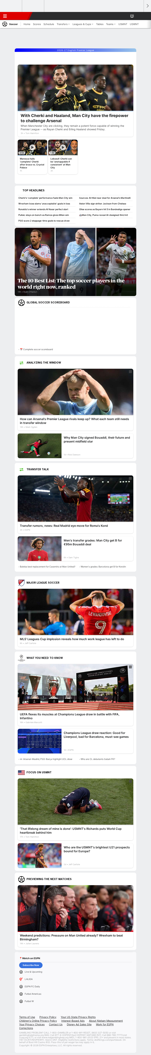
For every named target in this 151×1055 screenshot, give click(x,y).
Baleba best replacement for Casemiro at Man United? (47, 566)
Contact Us (55, 1024)
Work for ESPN (105, 1024)
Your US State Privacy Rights (78, 1017)
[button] (138, 16)
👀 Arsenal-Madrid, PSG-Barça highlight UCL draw (46, 759)
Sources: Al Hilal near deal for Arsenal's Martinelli (105, 198)
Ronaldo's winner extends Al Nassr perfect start (43, 209)
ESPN (19, 16)
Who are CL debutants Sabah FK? (98, 759)
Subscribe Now (31, 965)
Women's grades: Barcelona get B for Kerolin (103, 566)
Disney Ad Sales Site (79, 1024)
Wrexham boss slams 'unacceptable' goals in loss (44, 203)
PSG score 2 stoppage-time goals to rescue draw (44, 220)
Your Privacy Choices (32, 1024)
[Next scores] (147, 6)
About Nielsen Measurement (106, 1020)
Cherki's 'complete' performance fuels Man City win (45, 198)
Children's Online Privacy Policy (38, 1020)
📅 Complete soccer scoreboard (36, 349)
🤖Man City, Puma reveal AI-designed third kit (103, 215)
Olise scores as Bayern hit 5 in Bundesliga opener (104, 209)
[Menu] (5, 16)
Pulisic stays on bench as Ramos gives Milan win (43, 215)
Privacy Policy (47, 1017)
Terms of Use (27, 1017)
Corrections (26, 1028)
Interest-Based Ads (73, 1020)
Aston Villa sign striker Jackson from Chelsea (102, 203)
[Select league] (11, 6)
